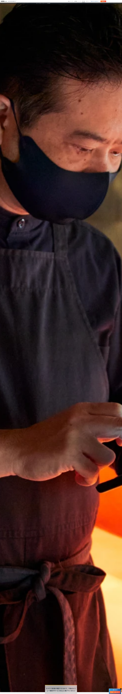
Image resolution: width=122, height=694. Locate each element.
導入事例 (83, 1)
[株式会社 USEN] (37, 3)
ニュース (79, 1)
